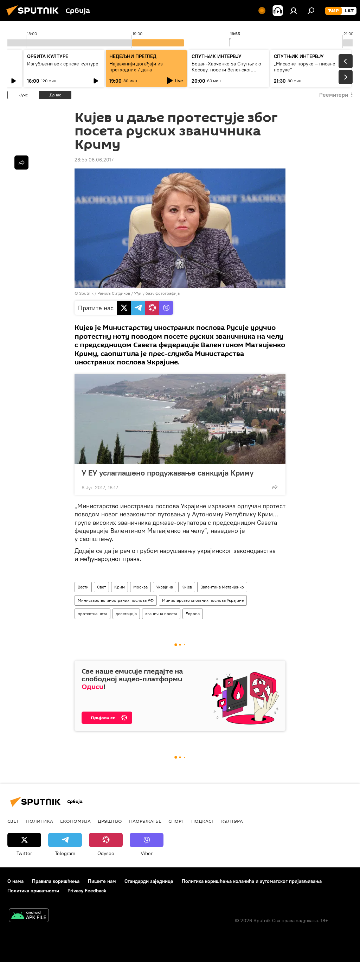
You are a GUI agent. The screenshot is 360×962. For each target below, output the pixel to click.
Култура (232, 821)
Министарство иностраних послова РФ (116, 600)
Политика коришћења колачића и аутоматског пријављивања (252, 881)
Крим (119, 587)
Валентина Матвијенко (222, 587)
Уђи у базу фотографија (157, 293)
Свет (101, 587)
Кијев (186, 587)
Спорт (176, 821)
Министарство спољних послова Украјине (203, 600)
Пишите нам (102, 881)
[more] (275, 487)
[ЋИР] (333, 11)
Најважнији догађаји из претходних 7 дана (136, 66)
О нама (15, 881)
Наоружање (145, 821)
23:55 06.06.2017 (94, 160)
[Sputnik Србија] (34, 16)
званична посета (161, 613)
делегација (126, 613)
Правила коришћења (55, 881)
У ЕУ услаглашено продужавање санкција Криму (167, 472)
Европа (193, 613)
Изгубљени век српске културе (62, 63)
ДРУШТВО (110, 821)
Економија (75, 821)
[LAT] (349, 11)
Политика (39, 821)
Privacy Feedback (87, 890)
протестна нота (92, 613)
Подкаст (202, 821)
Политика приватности (33, 890)
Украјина (164, 587)
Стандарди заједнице (148, 881)
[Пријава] (294, 11)
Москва (140, 587)
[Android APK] (29, 916)
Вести (83, 587)
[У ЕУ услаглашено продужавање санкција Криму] (180, 419)
